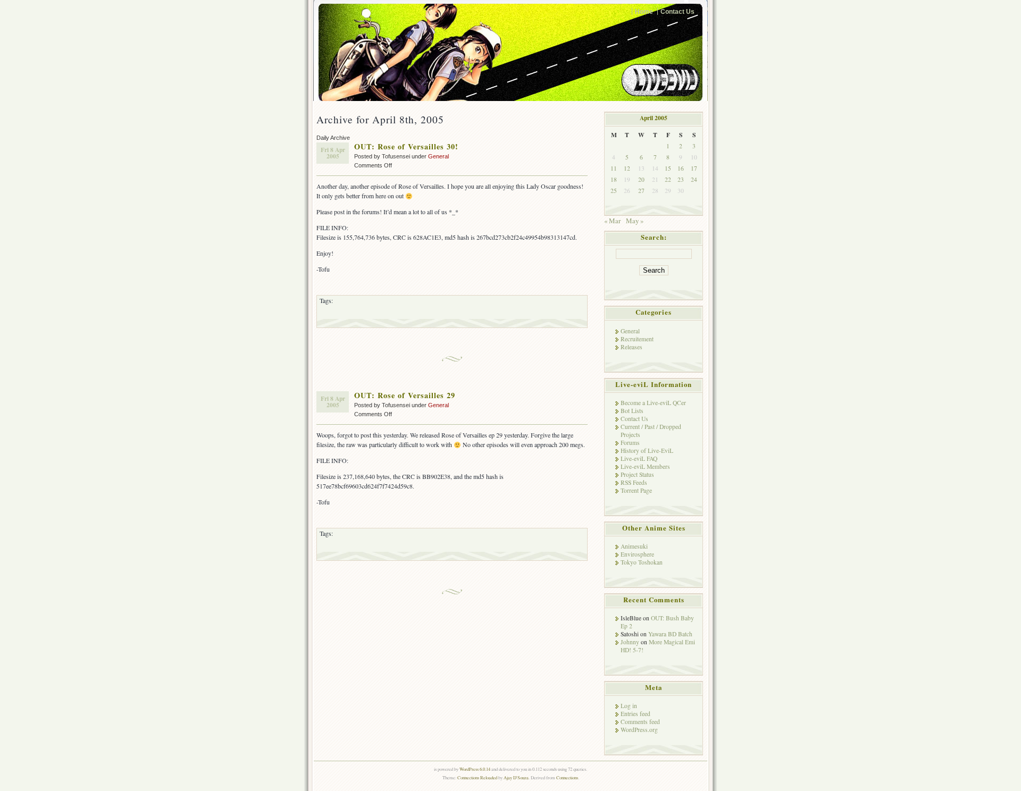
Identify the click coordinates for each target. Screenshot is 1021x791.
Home (644, 11)
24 (694, 179)
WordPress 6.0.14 (474, 769)
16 (680, 168)
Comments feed (640, 722)
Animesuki (634, 546)
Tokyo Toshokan (642, 562)
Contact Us (677, 11)
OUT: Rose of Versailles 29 (404, 395)
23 (680, 179)
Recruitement (637, 339)
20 (641, 179)
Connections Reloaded (477, 777)
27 (641, 191)
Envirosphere (637, 554)
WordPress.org (639, 730)
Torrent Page (636, 490)
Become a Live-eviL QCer (653, 403)
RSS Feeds (634, 482)
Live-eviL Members (645, 466)
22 (668, 179)
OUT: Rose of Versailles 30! (406, 146)
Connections (567, 777)
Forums (630, 443)
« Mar (612, 220)
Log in (629, 706)
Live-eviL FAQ (639, 458)
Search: (654, 237)
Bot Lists (632, 411)
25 (613, 191)
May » (634, 220)
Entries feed (635, 714)
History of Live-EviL (647, 451)
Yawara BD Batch (670, 634)
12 (627, 168)
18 (613, 179)
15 (668, 168)
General (438, 156)
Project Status (637, 474)
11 (613, 168)
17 (694, 168)
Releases (631, 347)
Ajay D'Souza (516, 777)
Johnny (630, 642)
